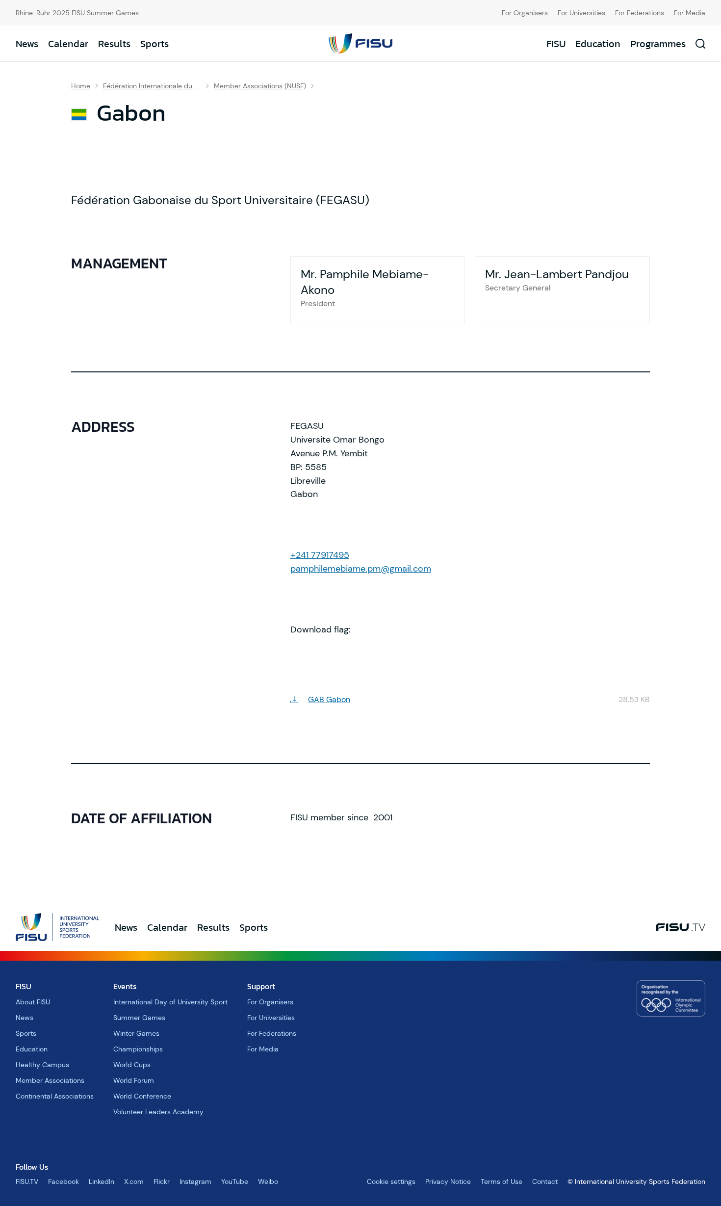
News (27, 43)
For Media (689, 12)
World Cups (132, 1064)
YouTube (234, 1181)
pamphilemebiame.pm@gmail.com (360, 569)
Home (80, 85)
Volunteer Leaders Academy (158, 1111)
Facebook (63, 1181)
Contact (545, 1181)
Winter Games (136, 1033)
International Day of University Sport (170, 1001)
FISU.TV (27, 1181)
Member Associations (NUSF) (260, 85)
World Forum (133, 1080)
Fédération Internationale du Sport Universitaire (152, 85)
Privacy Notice (448, 1181)
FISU (556, 43)
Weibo (268, 1181)
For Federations (639, 12)
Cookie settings (391, 1181)
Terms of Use (501, 1181)
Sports (154, 43)
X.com (134, 1181)
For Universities (581, 12)
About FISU (33, 1001)
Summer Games (139, 1017)
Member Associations (50, 1080)
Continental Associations (55, 1096)
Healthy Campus (42, 1064)
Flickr (162, 1181)
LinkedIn (101, 1181)
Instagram (195, 1181)
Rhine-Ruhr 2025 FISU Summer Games (77, 12)
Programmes (658, 43)
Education (597, 43)
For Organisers (525, 12)
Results (114, 43)
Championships (138, 1049)
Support (261, 986)
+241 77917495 (319, 555)
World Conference (142, 1096)
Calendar (68, 43)
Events (124, 986)
